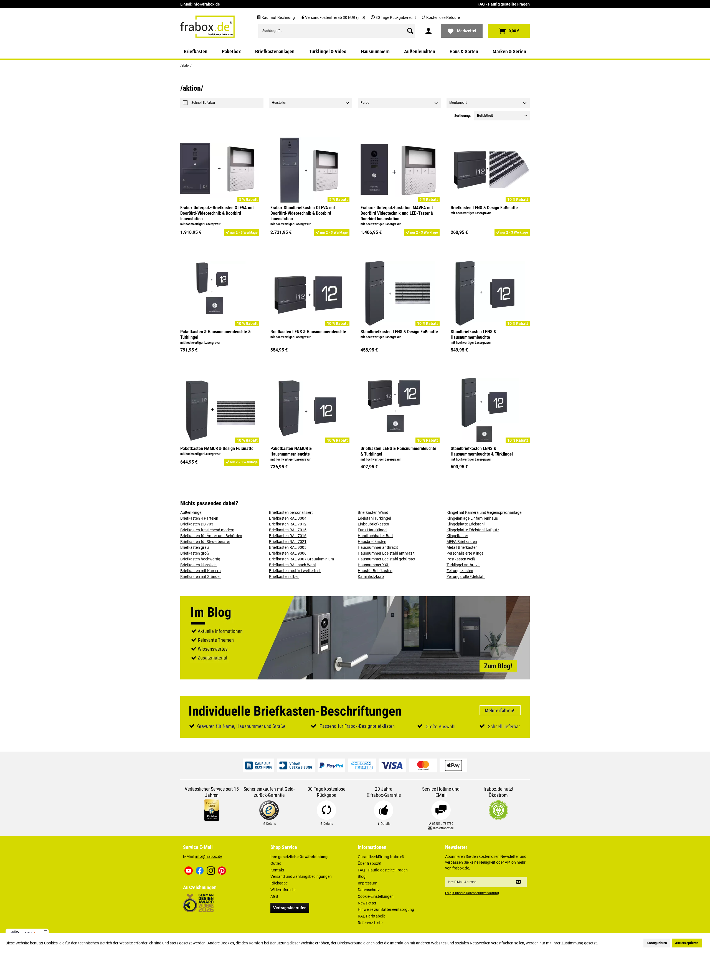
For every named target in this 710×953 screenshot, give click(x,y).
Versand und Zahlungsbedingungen (301, 876)
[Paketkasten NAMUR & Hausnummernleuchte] (309, 411)
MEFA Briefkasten (462, 541)
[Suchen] (410, 31)
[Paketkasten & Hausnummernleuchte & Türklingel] (219, 294)
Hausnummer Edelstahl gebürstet (386, 559)
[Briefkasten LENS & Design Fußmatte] (490, 170)
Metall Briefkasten (462, 547)
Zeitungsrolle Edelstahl (466, 576)
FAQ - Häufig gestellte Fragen (504, 4)
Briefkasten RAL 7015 (287, 530)
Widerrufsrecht (283, 890)
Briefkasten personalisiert (291, 512)
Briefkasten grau (194, 547)
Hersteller (279, 103)
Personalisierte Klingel (465, 553)
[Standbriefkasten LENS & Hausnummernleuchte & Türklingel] (490, 411)
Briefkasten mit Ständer (200, 576)
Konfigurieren (657, 943)
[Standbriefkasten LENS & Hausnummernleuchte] (490, 294)
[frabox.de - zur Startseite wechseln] (207, 27)
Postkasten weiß (461, 559)
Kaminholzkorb (371, 576)
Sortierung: (462, 116)
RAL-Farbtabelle (372, 916)
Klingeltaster (457, 536)
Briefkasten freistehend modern (207, 530)
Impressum (367, 883)
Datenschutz (369, 890)
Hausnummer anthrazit (378, 547)
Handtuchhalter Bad (375, 536)
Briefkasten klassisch (198, 565)
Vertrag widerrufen (289, 908)
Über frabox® (369, 863)
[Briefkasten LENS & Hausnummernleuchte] (309, 294)
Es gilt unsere (472, 893)
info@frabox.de (206, 4)
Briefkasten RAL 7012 (287, 524)
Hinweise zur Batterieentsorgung (386, 909)
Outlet (275, 863)
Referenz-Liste (370, 923)
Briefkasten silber (284, 576)
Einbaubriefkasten (373, 524)
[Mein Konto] (428, 31)
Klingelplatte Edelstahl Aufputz (473, 530)
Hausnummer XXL (373, 565)
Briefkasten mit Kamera (200, 570)
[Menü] (45, 932)
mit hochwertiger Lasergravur (200, 224)
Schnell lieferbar (203, 103)
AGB (274, 896)
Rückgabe (279, 883)
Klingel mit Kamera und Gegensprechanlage (484, 512)
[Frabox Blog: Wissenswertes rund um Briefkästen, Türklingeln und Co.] (355, 637)
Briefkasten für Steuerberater (205, 541)
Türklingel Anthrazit (463, 565)
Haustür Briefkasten (375, 570)
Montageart (458, 103)
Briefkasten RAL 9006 (287, 553)
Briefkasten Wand (373, 512)
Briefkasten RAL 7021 (287, 541)
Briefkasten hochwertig (200, 559)
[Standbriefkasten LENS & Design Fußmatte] (400, 294)
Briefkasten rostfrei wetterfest (295, 570)
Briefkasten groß (194, 553)
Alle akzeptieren (686, 943)
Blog (362, 876)
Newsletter (367, 903)
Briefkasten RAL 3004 (287, 518)
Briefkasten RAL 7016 (287, 536)
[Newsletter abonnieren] (518, 882)
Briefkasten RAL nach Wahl (292, 565)
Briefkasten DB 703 (196, 524)
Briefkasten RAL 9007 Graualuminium (301, 559)
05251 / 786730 (442, 824)
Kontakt (277, 870)
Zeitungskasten (460, 570)
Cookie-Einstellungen (376, 896)
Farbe (365, 103)
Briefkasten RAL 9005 (287, 547)
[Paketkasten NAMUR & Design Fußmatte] (219, 411)
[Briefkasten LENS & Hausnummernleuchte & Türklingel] (400, 411)
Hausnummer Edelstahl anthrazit (386, 553)
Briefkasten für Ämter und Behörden (211, 536)
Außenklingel (191, 512)
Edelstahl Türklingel (374, 518)
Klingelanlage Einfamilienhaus (472, 518)
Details (270, 824)
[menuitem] (336, 31)
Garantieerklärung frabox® (381, 857)
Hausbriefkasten (372, 541)
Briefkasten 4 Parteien (199, 518)
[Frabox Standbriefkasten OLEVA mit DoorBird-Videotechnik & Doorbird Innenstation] (309, 170)
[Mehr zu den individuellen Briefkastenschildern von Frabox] (355, 717)
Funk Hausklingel (372, 530)
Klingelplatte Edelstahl (466, 524)
